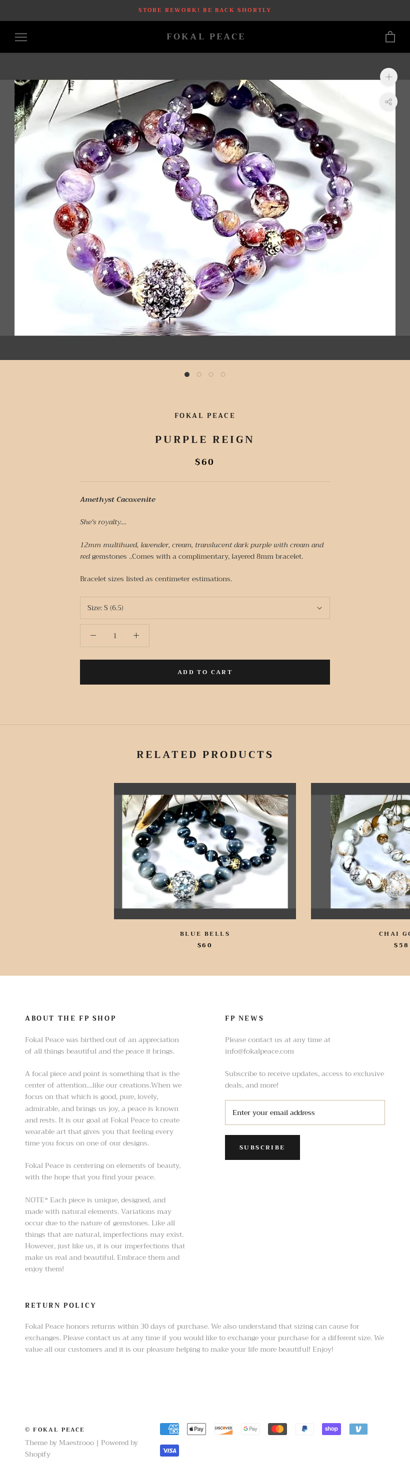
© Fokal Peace (55, 1430)
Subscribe (263, 1147)
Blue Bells (205, 934)
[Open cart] (390, 37)
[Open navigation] (21, 37)
